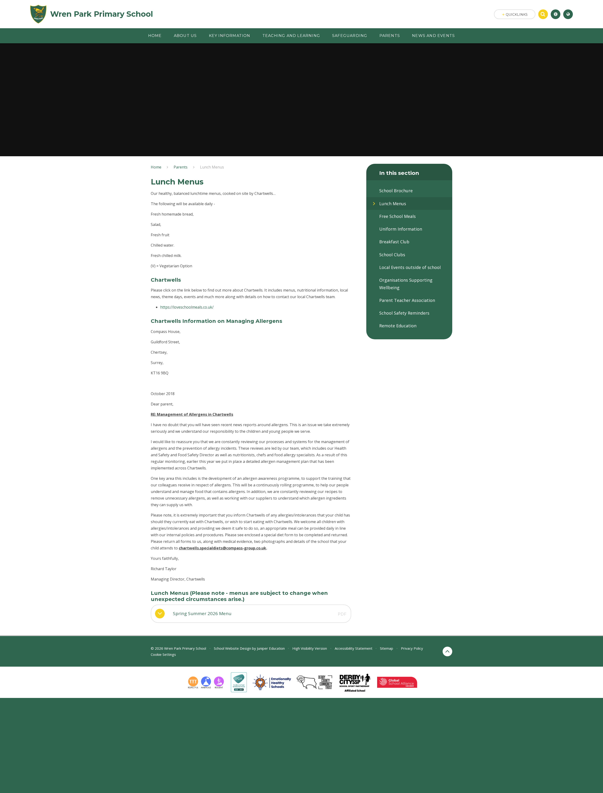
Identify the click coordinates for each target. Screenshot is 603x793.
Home (156, 167)
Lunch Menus (212, 167)
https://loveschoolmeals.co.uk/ (187, 307)
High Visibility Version (309, 648)
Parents (180, 167)
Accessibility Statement (353, 648)
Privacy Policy (412, 648)
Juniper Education (271, 648)
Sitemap (386, 648)
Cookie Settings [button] (163, 654)
